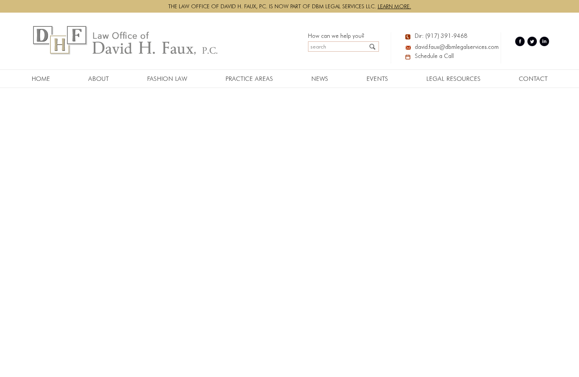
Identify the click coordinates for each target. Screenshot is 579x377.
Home (41, 78)
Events (377, 78)
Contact (533, 78)
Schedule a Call (434, 56)
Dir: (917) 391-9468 (441, 35)
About (98, 78)
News (319, 78)
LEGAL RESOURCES (453, 78)
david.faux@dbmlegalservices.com (452, 46)
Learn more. (394, 6)
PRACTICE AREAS (249, 78)
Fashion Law (167, 78)
